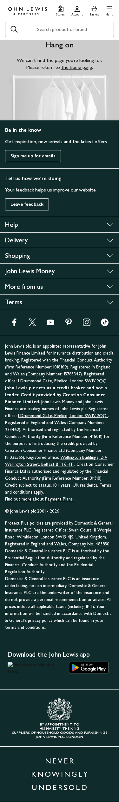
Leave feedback (26, 204)
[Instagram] (86, 324)
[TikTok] (105, 324)
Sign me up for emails (33, 156)
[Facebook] (14, 324)
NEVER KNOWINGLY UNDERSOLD (60, 774)
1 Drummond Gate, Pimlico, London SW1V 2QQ (63, 381)
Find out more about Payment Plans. (39, 499)
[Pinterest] (68, 324)
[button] (109, 9)
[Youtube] (50, 324)
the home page (76, 67)
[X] (32, 324)
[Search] (14, 29)
